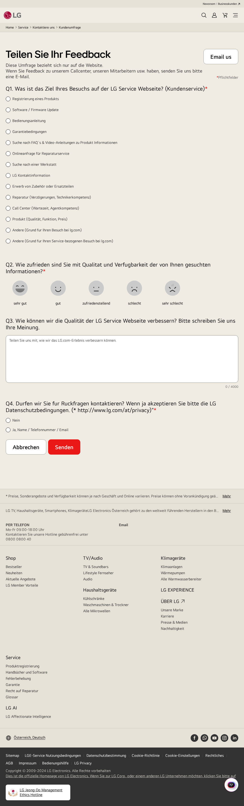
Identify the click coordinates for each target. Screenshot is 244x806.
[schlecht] (134, 288)
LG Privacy (83, 763)
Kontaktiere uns (44, 27)
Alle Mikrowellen (96, 611)
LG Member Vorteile (22, 585)
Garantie (13, 684)
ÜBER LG (170, 601)
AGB (9, 763)
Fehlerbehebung (18, 678)
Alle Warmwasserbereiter (181, 579)
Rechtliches (214, 755)
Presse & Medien (174, 622)
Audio (87, 579)
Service (23, 27)
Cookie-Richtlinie (146, 755)
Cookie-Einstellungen (182, 755)
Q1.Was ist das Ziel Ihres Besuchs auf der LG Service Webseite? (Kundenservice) (107, 88)
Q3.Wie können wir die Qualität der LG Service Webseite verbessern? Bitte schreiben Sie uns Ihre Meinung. (120, 323)
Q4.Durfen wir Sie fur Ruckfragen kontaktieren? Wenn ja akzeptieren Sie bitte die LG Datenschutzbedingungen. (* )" (111, 406)
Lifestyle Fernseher (98, 573)
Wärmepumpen (173, 573)
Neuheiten (14, 573)
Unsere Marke (172, 610)
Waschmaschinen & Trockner (106, 604)
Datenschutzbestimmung (106, 755)
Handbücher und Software (26, 672)
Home (10, 27)
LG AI (11, 707)
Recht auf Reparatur (22, 691)
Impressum (27, 763)
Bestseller (14, 566)
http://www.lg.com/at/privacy (113, 410)
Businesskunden (227, 3)
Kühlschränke (93, 598)
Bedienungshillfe (55, 763)
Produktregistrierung (22, 666)
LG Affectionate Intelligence (28, 716)
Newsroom (209, 3)
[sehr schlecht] (172, 288)
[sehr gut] (20, 288)
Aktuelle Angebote (21, 579)
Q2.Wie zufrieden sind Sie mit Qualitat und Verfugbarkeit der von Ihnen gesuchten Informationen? (108, 267)
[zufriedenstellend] (96, 288)
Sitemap (12, 755)
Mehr (227, 496)
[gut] (58, 288)
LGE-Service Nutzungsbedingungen (53, 755)
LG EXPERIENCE (177, 589)
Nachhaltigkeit (172, 628)
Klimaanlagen (171, 566)
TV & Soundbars (95, 566)
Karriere (167, 616)
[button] (204, 15)
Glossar (12, 697)
